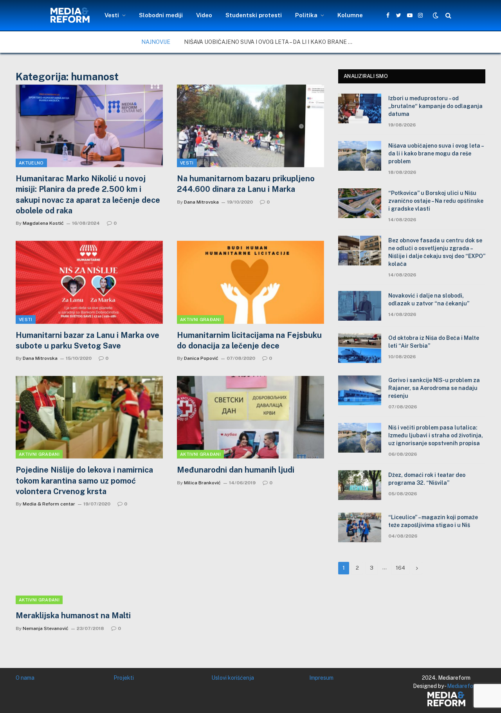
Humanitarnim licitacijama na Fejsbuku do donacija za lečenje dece (249, 340)
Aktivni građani (200, 319)
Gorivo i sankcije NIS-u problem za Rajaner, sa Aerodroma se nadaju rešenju (434, 388)
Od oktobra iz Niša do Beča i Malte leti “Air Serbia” (433, 342)
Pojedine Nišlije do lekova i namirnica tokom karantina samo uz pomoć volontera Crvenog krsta (84, 480)
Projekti (124, 678)
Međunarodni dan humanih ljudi (235, 470)
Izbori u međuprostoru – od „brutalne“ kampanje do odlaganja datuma (435, 106)
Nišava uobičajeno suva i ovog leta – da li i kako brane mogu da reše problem (272, 42)
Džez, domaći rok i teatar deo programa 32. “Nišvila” (426, 479)
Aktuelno (31, 163)
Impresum (321, 678)
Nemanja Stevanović (45, 628)
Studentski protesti (253, 15)
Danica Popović (201, 358)
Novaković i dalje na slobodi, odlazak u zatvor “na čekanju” (428, 299)
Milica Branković (202, 483)
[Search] (447, 15)
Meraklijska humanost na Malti (73, 615)
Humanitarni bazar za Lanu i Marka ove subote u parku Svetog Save (87, 340)
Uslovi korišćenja (232, 678)
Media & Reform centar (49, 504)
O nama (25, 678)
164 (400, 568)
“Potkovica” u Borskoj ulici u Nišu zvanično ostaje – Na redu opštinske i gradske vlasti (435, 201)
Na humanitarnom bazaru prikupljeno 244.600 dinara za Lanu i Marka (246, 184)
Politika (306, 15)
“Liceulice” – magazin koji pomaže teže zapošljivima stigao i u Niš (433, 521)
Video (204, 15)
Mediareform (463, 686)
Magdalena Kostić (43, 223)
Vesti (112, 15)
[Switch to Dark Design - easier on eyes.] (435, 15)
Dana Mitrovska (201, 202)
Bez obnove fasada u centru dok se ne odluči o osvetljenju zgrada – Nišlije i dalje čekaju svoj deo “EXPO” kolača (436, 252)
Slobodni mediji (161, 15)
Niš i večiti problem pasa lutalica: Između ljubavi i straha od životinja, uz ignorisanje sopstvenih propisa (435, 435)
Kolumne (350, 15)
